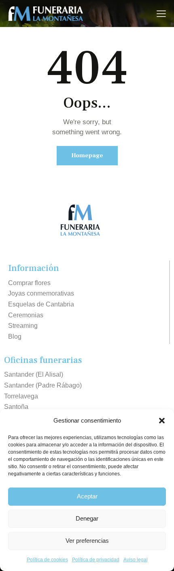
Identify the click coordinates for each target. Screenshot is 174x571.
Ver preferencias (87, 540)
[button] (162, 421)
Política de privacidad (95, 560)
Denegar (87, 518)
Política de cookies (47, 560)
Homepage (87, 155)
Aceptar (87, 496)
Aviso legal (135, 560)
